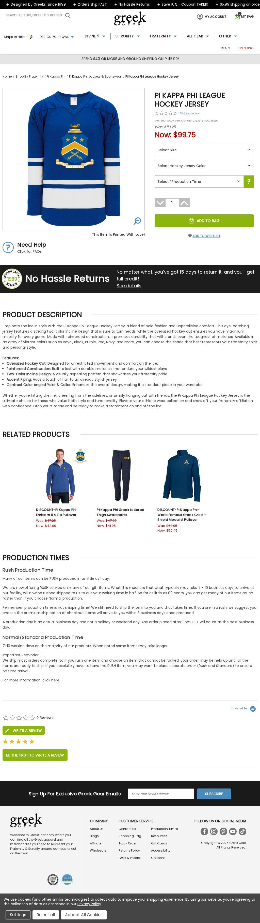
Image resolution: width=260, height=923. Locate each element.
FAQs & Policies (130, 858)
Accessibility (160, 850)
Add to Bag (208, 220)
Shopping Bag (130, 836)
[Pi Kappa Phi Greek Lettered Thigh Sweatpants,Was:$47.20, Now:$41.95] (121, 476)
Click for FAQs (29, 251)
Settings (18, 915)
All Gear (195, 36)
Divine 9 (92, 36)
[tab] (24, 730)
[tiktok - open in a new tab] (242, 831)
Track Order (127, 843)
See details (129, 285)
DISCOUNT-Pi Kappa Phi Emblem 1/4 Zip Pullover (56, 512)
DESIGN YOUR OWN (55, 37)
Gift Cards (159, 843)
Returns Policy (129, 850)
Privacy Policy (89, 903)
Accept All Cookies (84, 915)
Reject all (46, 915)
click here (50, 680)
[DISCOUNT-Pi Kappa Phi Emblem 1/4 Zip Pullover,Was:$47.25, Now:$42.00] (60, 476)
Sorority (125, 36)
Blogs (94, 836)
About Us (97, 829)
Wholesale (98, 850)
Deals (226, 48)
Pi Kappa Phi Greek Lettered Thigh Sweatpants (120, 512)
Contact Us (127, 829)
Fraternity (160, 36)
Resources (159, 836)
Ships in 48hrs (15, 37)
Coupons (158, 858)
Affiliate (95, 843)
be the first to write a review (35, 755)
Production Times (164, 829)
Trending (246, 48)
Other (225, 36)
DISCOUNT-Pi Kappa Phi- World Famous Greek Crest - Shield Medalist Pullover (181, 514)
